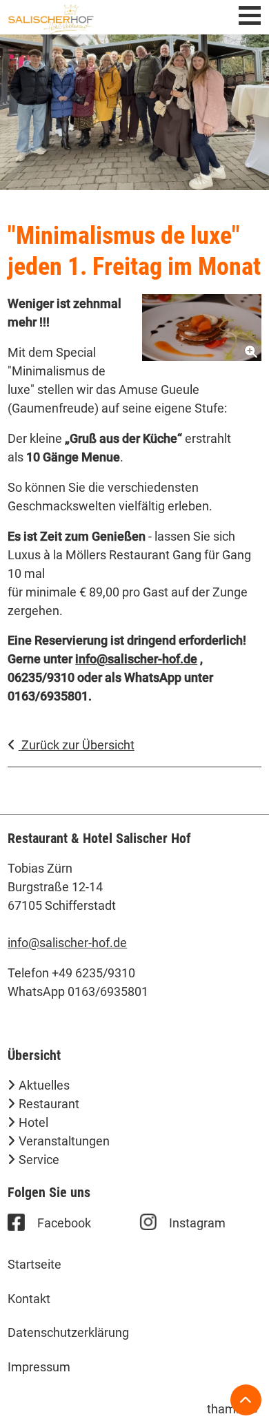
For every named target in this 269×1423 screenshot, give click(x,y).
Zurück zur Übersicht (76, 745)
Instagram (197, 1223)
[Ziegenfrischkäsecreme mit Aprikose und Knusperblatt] (201, 327)
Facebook (64, 1223)
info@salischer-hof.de (67, 942)
